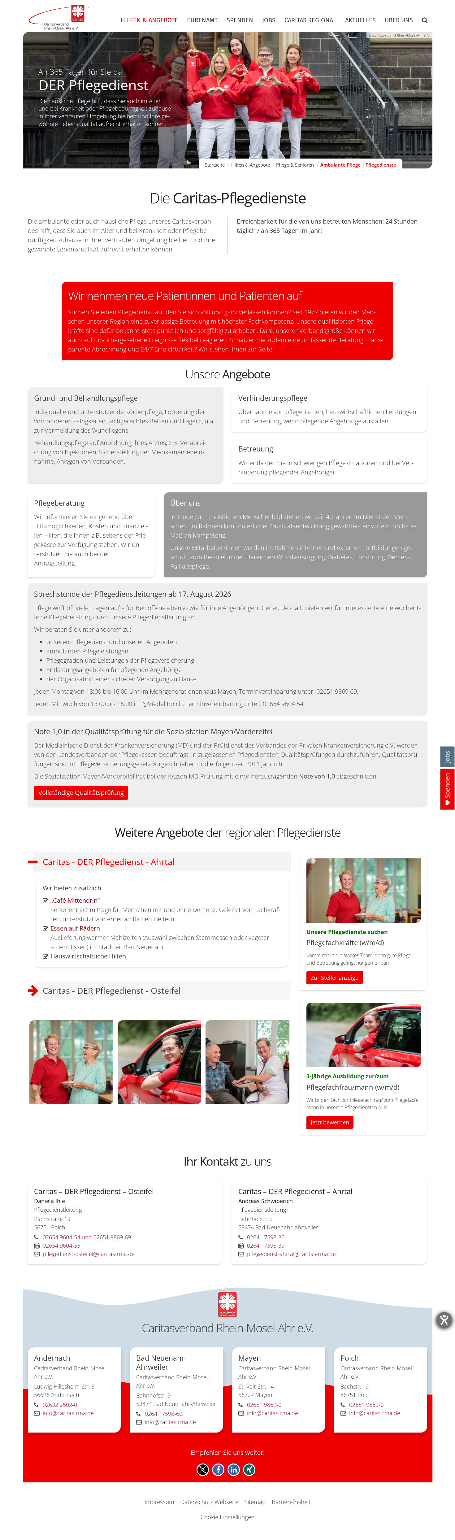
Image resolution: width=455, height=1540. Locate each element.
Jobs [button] (268, 20)
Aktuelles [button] (360, 20)
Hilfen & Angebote (250, 165)
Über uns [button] (399, 20)
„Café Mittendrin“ (75, 900)
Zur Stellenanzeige (334, 977)
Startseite (215, 165)
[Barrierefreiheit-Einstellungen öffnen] (444, 1320)
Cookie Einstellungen (227, 1517)
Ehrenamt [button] (202, 20)
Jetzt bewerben (330, 1122)
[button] (422, 21)
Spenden (240, 20)
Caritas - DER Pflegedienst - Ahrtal (109, 861)
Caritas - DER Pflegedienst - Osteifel (112, 990)
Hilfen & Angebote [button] (149, 20)
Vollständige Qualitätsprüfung (81, 792)
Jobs (447, 757)
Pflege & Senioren (295, 165)
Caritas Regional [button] (310, 20)
